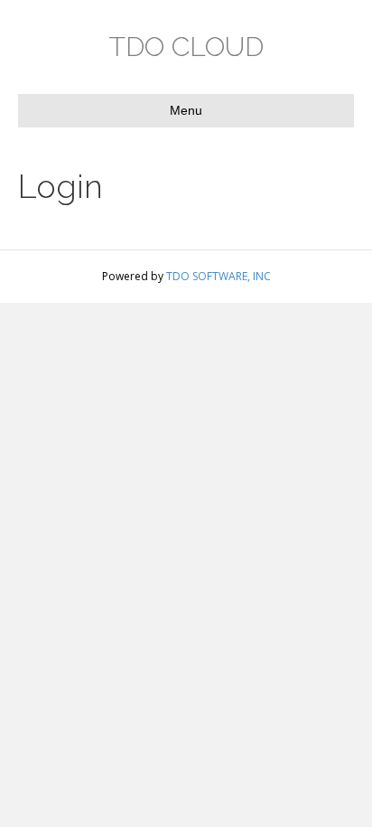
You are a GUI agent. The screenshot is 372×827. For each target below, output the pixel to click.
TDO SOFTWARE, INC (218, 276)
